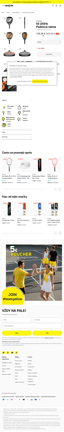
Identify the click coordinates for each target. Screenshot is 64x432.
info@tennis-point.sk (49, 337)
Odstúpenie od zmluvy (7, 362)
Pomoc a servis (18, 360)
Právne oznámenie (20, 396)
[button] (3, 5)
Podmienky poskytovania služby (32, 396)
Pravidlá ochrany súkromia (8, 396)
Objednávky (17, 363)
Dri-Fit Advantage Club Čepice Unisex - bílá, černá (23, 177)
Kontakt (29, 363)
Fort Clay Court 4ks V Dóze (23, 221)
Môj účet (30, 360)
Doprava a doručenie (32, 373)
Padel (8, 12)
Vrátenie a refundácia (32, 376)
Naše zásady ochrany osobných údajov (11, 341)
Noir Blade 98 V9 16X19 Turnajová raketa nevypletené (9, 177)
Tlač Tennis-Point (32, 384)
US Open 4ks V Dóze (8, 220)
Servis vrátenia (18, 366)
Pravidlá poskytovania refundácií (48, 396)
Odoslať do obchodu (19, 382)
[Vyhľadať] (53, 5)
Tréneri (16, 376)
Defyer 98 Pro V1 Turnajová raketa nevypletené (53, 177)
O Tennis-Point (31, 366)
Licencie (4, 365)
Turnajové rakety (15, 12)
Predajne (30, 370)
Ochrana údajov (13, 76)
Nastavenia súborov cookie (24, 81)
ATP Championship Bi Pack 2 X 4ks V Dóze (54, 221)
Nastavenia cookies (6, 374)
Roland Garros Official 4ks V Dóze (38, 177)
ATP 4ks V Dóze (37, 220)
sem (33, 75)
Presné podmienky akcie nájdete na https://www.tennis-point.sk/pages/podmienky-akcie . (25, 428)
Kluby (16, 379)
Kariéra (16, 373)
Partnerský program (19, 370)
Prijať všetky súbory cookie (40, 81)
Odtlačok (20, 76)
